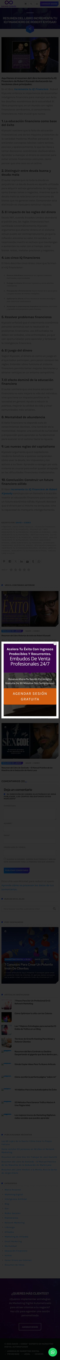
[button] (52, 1352)
